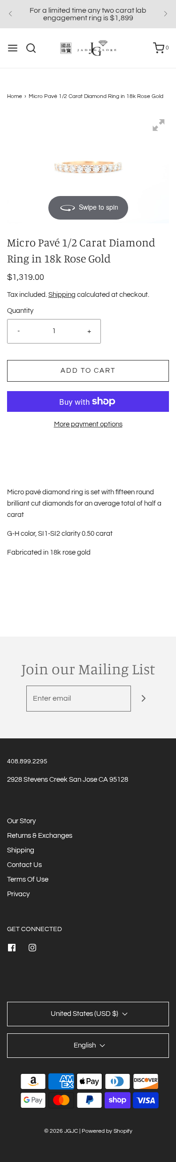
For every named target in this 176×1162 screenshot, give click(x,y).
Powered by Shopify (107, 1131)
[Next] (165, 14)
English (85, 1045)
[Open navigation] (12, 48)
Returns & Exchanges (39, 835)
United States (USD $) (85, 1013)
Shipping (62, 294)
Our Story (21, 821)
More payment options (88, 424)
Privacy (18, 894)
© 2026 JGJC (61, 1131)
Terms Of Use (27, 879)
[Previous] (10, 14)
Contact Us (24, 864)
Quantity (20, 310)
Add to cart (88, 370)
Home (14, 96)
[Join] (144, 699)
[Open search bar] (34, 48)
